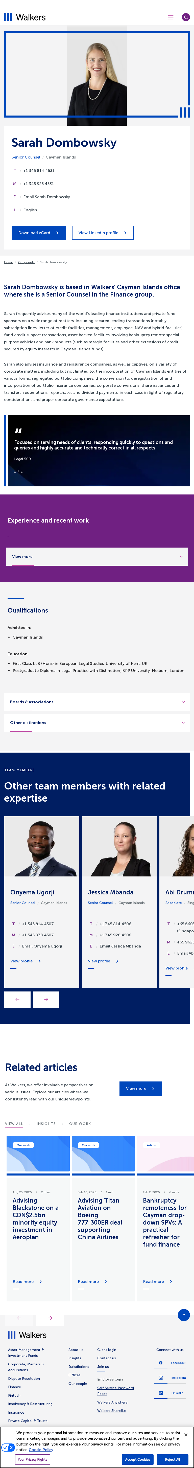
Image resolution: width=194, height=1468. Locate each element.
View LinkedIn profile (98, 232)
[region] (97, 1447)
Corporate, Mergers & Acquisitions (26, 1367)
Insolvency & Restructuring (30, 1404)
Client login (106, 1350)
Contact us (106, 1358)
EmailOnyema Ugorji (42, 946)
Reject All (172, 1459)
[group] (38, 1218)
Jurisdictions (78, 1367)
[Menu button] (171, 17)
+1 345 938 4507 (38, 935)
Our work (23, 1145)
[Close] (185, 1434)
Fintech (14, 1395)
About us (75, 1350)
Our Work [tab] (80, 1124)
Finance (14, 1387)
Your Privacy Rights (32, 1459)
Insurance (16, 1412)
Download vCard (34, 232)
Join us (103, 1367)
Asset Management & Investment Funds (26, 1353)
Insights (74, 1358)
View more (136, 1088)
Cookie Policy (41, 1450)
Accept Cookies (137, 1459)
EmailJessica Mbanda (120, 946)
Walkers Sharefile (111, 1411)
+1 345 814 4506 (115, 923)
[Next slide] (50, 1318)
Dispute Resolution (24, 1378)
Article (151, 1145)
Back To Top (184, 1315)
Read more (23, 1281)
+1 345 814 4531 (38, 170)
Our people (26, 262)
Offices (74, 1375)
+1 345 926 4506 (115, 935)
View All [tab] (14, 1124)
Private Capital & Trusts (27, 1421)
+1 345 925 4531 (38, 183)
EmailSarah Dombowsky (46, 196)
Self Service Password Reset (115, 1391)
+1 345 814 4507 (38, 923)
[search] (186, 17)
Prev (17, 999)
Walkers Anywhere (112, 1402)
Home (8, 262)
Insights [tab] (46, 1124)
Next (46, 999)
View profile (21, 961)
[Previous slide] (19, 1318)
